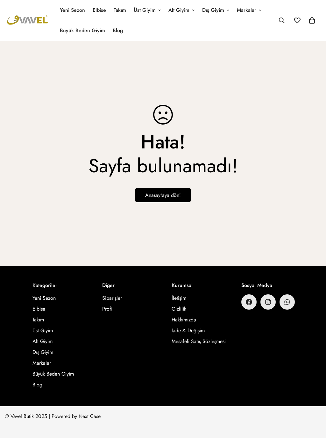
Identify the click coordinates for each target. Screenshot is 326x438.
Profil (108, 308)
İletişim (179, 298)
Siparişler (112, 298)
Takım (120, 10)
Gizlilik (179, 308)
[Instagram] (268, 302)
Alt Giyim (178, 10)
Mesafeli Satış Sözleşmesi (199, 341)
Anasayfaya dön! (163, 195)
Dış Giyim (213, 10)
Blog (118, 30)
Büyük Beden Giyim (82, 30)
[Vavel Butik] (28, 20)
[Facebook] (249, 302)
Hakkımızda (184, 319)
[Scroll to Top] (313, 403)
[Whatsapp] (287, 302)
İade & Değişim (188, 330)
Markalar (246, 10)
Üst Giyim (145, 10)
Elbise (99, 10)
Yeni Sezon (72, 10)
